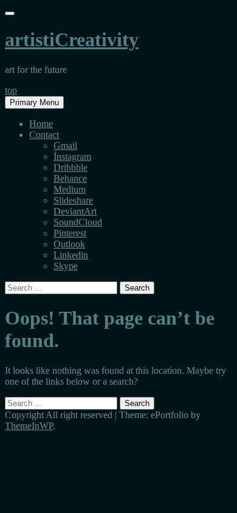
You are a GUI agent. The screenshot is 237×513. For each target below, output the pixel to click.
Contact (44, 134)
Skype (65, 266)
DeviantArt (75, 211)
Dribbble (70, 167)
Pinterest (69, 233)
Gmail (65, 145)
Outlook (69, 244)
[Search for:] (62, 287)
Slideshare (73, 200)
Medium (69, 189)
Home (41, 124)
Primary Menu (34, 102)
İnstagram (72, 156)
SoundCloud (77, 222)
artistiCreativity (72, 39)
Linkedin (70, 255)
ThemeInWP (29, 426)
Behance (70, 178)
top (11, 90)
